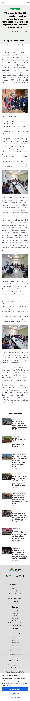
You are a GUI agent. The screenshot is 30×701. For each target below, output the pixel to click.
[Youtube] (17, 576)
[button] (28, 2)
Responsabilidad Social (19, 454)
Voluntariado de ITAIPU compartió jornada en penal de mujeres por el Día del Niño (20, 499)
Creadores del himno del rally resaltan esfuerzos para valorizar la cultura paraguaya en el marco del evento (19, 481)
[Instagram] (10, 576)
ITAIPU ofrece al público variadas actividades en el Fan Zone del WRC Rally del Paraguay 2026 (19, 554)
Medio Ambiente (15, 9)
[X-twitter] (13, 576)
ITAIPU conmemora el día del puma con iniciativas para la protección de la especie (20, 443)
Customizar (15, 693)
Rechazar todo (15, 698)
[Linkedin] (20, 576)
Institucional (16, 419)
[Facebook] (7, 576)
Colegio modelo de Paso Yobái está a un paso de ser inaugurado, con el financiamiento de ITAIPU (19, 461)
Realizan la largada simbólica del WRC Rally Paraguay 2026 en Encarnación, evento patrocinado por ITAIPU (19, 535)
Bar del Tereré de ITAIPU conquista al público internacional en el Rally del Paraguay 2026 (19, 517)
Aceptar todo (15, 689)
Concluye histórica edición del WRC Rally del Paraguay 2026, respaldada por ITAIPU (20, 425)
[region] (15, 687)
